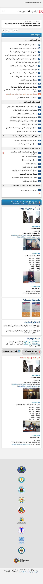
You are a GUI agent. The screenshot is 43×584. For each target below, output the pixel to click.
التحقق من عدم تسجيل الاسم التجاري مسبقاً (23, 52)
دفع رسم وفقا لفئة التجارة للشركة (26, 62)
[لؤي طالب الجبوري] (31, 426)
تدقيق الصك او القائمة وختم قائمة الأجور (24, 178)
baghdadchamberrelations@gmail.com (28, 237)
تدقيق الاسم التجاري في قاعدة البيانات (25, 110)
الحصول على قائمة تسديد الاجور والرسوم (24, 171)
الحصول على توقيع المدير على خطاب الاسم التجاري (21, 128)
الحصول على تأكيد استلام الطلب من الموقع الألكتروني (24, 153)
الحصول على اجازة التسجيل (29, 190)
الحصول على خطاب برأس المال (28, 144)
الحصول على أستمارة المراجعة (28, 45)
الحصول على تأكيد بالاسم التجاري (27, 114)
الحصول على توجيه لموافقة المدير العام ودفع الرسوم (21, 55)
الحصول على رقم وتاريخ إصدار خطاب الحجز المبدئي (21, 94)
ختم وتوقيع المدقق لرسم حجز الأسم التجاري (23, 73)
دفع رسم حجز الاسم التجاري (28, 69)
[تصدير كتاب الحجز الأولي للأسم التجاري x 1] (36, 309)
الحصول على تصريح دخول (29, 160)
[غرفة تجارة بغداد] (31, 217)
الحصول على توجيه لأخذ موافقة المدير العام (23, 87)
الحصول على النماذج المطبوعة (28, 84)
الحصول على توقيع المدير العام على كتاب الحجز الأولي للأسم (20, 90)
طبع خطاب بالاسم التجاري (29, 124)
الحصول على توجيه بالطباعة (28, 80)
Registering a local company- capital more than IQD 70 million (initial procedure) (22, 24)
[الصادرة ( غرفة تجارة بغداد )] (31, 244)
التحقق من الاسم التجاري (29, 167)
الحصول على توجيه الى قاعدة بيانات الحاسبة (23, 48)
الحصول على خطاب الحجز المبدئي (27, 98)
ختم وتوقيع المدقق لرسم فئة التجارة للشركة (23, 66)
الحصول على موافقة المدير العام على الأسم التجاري (21, 59)
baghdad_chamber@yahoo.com (21, 444)
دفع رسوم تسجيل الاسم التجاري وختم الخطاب (23, 121)
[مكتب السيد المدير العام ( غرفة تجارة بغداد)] (31, 393)
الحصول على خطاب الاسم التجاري (27, 131)
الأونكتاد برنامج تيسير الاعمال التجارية (28, 572)
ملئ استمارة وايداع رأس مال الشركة (26, 140)
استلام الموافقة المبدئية (29, 157)
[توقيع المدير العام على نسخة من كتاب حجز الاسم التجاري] (38, 331)
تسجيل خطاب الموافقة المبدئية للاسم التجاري (23, 117)
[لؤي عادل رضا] (31, 277)
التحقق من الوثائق (31, 164)
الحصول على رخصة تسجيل (32, 21)
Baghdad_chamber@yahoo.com (21, 235)
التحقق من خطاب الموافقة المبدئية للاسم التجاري (22, 107)
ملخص (15, 30)
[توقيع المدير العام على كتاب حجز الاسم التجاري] (38, 326)
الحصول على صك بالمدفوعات (28, 174)
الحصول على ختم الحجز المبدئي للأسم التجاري (23, 77)
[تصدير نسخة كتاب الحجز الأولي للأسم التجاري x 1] (26, 309)
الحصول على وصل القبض (29, 181)
